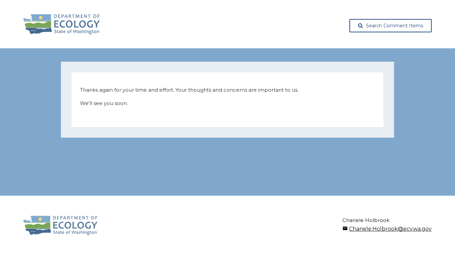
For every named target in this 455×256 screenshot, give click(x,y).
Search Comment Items (394, 26)
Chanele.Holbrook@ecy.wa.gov (390, 229)
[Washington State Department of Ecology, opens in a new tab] (61, 24)
